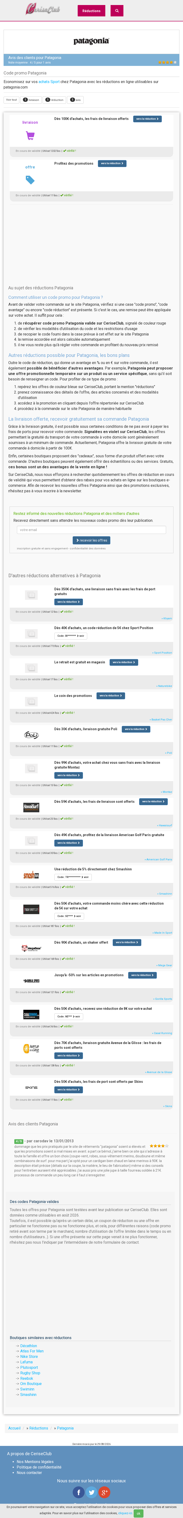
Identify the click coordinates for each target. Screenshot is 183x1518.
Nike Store (29, 1356)
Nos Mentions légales (35, 1461)
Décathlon (28, 1346)
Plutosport (29, 1367)
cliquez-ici (125, 1513)
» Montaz (166, 792)
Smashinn (28, 1394)
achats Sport (49, 81)
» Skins (167, 1106)
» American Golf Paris (158, 859)
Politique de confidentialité (39, 1467)
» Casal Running (162, 1033)
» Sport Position (162, 652)
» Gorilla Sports (162, 998)
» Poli (168, 752)
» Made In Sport (162, 932)
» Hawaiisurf (164, 825)
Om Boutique (31, 1383)
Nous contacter (29, 1472)
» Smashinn (164, 893)
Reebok (26, 1378)
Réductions (91, 11)
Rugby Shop (30, 1373)
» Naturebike (164, 686)
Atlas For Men (32, 1351)
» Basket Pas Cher (161, 719)
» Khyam (167, 618)
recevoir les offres (93, 540)
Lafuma (26, 1362)
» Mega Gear (164, 965)
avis (76, 100)
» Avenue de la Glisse (158, 1072)
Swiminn (27, 1389)
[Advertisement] (91, 237)
